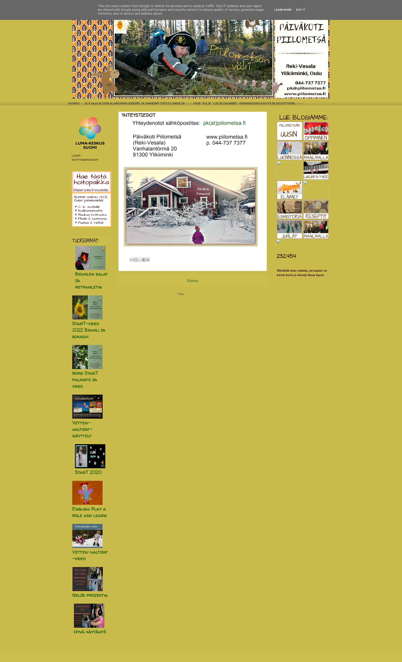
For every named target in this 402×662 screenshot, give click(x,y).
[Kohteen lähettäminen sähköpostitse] (132, 260)
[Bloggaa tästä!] (136, 260)
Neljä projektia (90, 595)
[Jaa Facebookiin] (144, 260)
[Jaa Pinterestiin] (148, 260)
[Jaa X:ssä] (140, 260)
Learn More (283, 9)
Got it (300, 9)
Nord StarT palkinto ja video (85, 379)
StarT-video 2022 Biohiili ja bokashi (89, 330)
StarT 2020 (88, 472)
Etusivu (192, 280)
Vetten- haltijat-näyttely (82, 429)
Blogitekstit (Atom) (196, 294)
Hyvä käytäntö (90, 632)
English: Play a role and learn (89, 512)
